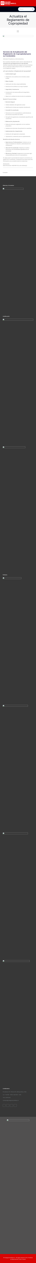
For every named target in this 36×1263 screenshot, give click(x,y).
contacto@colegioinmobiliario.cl (11, 1100)
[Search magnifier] (33, 9)
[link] (12, 640)
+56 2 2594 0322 (7, 1097)
